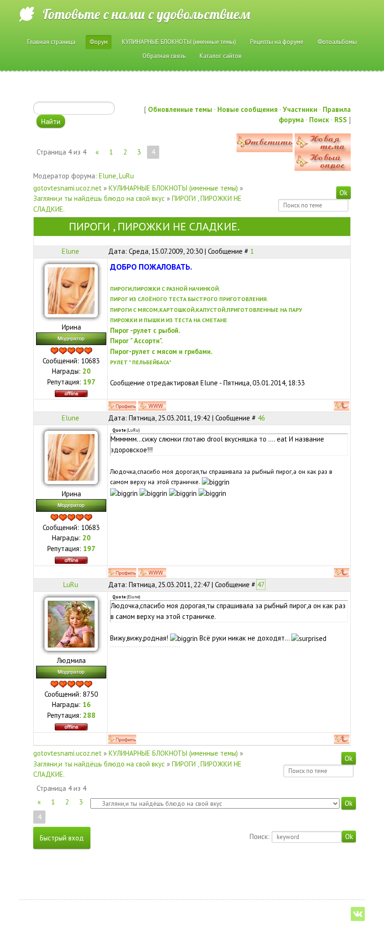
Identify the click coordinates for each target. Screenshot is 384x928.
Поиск (319, 119)
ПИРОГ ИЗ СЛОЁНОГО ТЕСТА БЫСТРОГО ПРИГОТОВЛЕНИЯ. (189, 298)
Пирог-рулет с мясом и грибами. (161, 351)
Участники (300, 109)
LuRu (126, 175)
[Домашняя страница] (152, 406)
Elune (107, 175)
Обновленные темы (180, 109)
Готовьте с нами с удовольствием (146, 14)
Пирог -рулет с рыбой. (145, 330)
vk (358, 914)
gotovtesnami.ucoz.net (67, 188)
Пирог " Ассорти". (136, 340)
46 (261, 417)
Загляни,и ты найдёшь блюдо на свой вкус (99, 198)
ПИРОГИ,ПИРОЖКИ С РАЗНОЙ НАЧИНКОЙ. (165, 288)
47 (261, 584)
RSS (340, 119)
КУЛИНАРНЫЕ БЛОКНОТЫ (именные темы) (173, 188)
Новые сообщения (247, 109)
